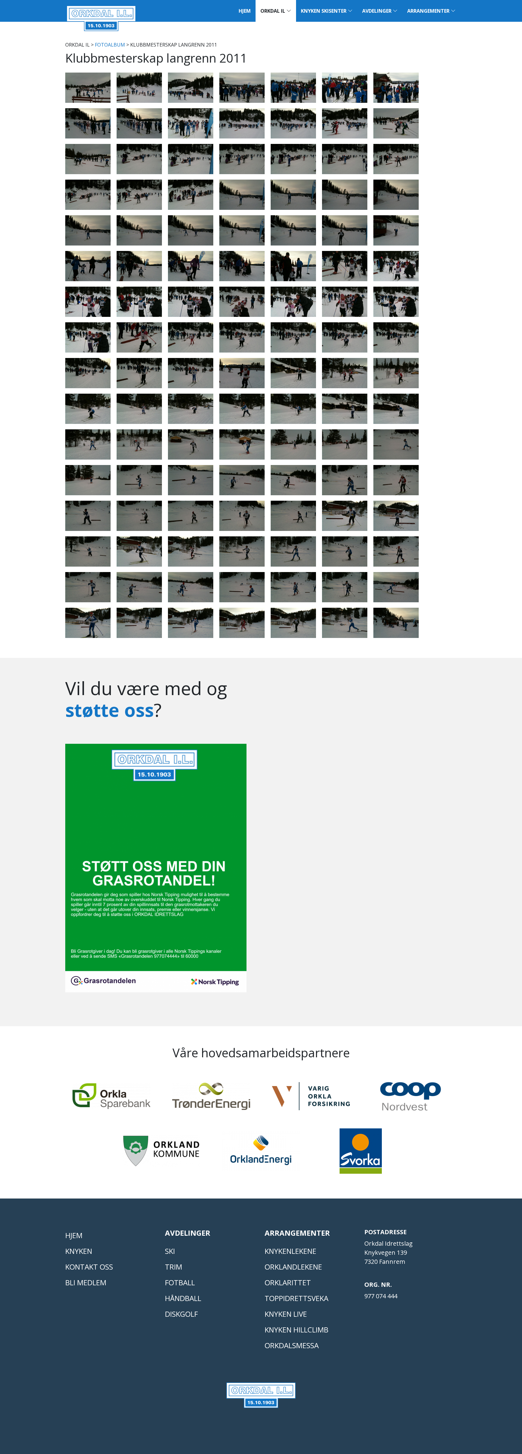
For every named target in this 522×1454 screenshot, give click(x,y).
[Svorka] (360, 1154)
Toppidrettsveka (296, 1298)
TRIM (173, 1267)
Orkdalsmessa (292, 1345)
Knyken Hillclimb (296, 1330)
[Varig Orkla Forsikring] (311, 1099)
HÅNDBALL (183, 1298)
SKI (170, 1251)
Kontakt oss (89, 1267)
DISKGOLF (181, 1314)
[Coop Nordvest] (410, 1099)
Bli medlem (85, 1282)
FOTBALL (180, 1282)
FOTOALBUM (110, 44)
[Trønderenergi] (211, 1099)
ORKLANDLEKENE (293, 1267)
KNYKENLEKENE (290, 1251)
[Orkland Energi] (261, 1154)
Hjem (245, 11)
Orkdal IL (273, 11)
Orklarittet (288, 1282)
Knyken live (286, 1314)
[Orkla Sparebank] (111, 1098)
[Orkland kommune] (161, 1153)
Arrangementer (429, 11)
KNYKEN (78, 1251)
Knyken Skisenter (324, 11)
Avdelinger (377, 11)
